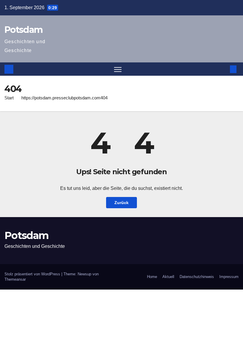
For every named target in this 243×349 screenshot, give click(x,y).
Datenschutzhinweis (197, 276)
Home (152, 276)
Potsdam (23, 29)
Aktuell (168, 276)
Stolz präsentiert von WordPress (32, 274)
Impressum (229, 276)
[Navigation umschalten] (118, 69)
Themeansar (15, 279)
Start (9, 97)
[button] (224, 69)
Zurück (121, 202)
